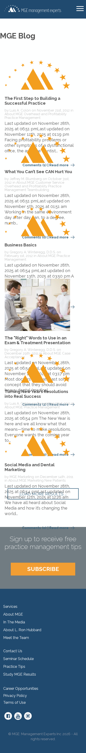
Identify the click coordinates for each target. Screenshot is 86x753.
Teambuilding (38, 190)
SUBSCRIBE (43, 569)
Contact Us (12, 651)
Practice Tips (14, 666)
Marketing (36, 480)
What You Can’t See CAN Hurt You (38, 171)
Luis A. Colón (20, 110)
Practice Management (22, 118)
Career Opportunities (20, 688)
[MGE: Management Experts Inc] (32, 8)
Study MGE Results (19, 674)
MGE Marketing (22, 477)
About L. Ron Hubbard (22, 630)
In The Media (14, 622)
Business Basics (20, 245)
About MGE (14, 114)
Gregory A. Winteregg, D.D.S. (33, 252)
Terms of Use (14, 702)
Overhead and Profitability (45, 114)
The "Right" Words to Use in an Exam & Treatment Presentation (37, 340)
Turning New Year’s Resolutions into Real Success (36, 394)
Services (10, 606)
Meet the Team (16, 638)
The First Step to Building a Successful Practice (32, 101)
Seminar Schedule (18, 659)
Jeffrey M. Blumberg (26, 179)
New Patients (55, 480)
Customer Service (50, 182)
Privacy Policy (15, 695)
